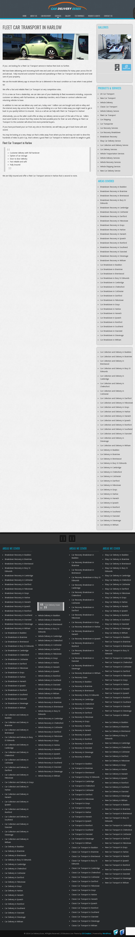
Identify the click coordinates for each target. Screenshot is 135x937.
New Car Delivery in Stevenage (117, 796)
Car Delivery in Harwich (109, 498)
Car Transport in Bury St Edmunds (85, 777)
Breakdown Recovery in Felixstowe (114, 221)
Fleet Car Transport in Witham (117, 715)
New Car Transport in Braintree (117, 809)
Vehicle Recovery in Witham (49, 776)
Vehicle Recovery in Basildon (49, 698)
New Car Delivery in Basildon (116, 722)
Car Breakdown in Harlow (110, 309)
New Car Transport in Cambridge (118, 825)
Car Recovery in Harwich (81, 730)
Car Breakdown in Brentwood (112, 274)
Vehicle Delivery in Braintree (49, 620)
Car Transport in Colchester (83, 790)
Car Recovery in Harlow (81, 726)
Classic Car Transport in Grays (84, 890)
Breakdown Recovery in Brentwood (114, 196)
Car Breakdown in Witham (110, 340)
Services (58, 15)
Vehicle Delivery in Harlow (48, 662)
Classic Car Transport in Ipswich (84, 903)
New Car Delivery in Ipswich (116, 778)
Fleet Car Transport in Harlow (117, 684)
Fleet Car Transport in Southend (118, 702)
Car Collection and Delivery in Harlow (115, 412)
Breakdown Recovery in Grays (112, 225)
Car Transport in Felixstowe (83, 799)
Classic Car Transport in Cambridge (86, 868)
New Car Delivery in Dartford (116, 756)
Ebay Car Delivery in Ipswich (116, 611)
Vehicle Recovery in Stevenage (50, 771)
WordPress (107, 933)
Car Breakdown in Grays (110, 304)
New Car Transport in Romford (117, 865)
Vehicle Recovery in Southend (50, 762)
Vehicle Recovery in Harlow (49, 745)
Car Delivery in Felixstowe (110, 485)
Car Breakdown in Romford (111, 322)
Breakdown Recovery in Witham (113, 260)
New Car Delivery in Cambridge (117, 743)
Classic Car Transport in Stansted (85, 917)
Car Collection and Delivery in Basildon (115, 352)
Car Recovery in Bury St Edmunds (85, 695)
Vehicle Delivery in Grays (48, 658)
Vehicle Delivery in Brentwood (50, 624)
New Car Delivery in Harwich (116, 774)
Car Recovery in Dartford (82, 713)
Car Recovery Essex (79, 677)
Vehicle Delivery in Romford (49, 676)
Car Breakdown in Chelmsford (112, 287)
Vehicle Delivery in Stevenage (50, 689)
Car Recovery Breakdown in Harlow (86, 627)
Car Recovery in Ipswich (81, 735)
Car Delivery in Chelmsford (111, 472)
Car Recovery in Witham (81, 757)
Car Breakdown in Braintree (111, 269)
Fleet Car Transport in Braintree (117, 642)
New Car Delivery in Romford (116, 783)
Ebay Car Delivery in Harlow (116, 602)
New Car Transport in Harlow (116, 852)
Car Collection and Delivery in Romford (116, 425)
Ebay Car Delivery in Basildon (117, 555)
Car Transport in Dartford (82, 795)
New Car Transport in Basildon (117, 805)
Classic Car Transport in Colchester (86, 877)
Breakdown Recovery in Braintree (113, 191)
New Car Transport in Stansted (117, 874)
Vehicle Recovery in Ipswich (49, 754)
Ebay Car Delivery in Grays (115, 598)
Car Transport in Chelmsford (83, 786)
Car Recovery (46, 15)
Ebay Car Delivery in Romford (117, 615)
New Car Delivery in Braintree (117, 727)
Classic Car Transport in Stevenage (86, 921)
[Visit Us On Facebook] (122, 932)
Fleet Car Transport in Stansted (117, 706)
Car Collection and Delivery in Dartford (115, 398)
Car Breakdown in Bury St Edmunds (114, 278)
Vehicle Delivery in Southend (49, 680)
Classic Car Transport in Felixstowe (85, 886)
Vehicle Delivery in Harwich (49, 667)
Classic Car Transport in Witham (84, 925)
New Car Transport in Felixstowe (118, 843)
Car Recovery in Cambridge (82, 699)
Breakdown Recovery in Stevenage (114, 256)
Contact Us (108, 15)
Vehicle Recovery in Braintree (49, 702)
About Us (33, 15)
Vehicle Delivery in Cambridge (50, 636)
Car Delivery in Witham (109, 525)
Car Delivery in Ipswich (109, 503)
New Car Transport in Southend (118, 869)
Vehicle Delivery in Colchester (50, 645)
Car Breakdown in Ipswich (110, 318)
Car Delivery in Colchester (110, 476)
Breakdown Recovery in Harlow (112, 230)
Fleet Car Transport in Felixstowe (118, 676)
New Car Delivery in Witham (116, 800)
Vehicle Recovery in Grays (48, 740)
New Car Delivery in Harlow (116, 769)
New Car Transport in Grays (116, 847)
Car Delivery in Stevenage (110, 520)
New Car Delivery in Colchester (117, 752)
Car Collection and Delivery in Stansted (116, 434)
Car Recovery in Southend (82, 743)
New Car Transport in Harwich (117, 856)
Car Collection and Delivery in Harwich (115, 416)
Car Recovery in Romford (82, 739)
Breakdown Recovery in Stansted (113, 252)
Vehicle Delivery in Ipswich (48, 671)
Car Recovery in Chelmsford (83, 704)
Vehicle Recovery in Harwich (49, 749)
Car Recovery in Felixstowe (82, 717)
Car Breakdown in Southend (111, 326)
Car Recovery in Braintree (82, 686)
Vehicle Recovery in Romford (49, 758)
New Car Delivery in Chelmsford (118, 747)
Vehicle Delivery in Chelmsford (50, 640)
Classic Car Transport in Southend (85, 912)
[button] (125, 47)
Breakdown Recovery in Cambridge (114, 208)
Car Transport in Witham (81, 843)
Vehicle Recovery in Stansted (49, 767)
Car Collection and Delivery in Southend (116, 429)
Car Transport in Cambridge (83, 781)
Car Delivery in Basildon (109, 450)
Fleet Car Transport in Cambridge (118, 658)
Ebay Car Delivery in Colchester (117, 584)
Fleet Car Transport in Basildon (117, 637)
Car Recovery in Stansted (82, 748)
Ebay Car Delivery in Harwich (116, 606)
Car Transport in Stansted (82, 834)
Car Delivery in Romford (110, 507)
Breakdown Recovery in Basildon (113, 187)
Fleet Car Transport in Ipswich (117, 693)
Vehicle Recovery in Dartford (49, 732)
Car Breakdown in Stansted (111, 331)
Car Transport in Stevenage (83, 839)
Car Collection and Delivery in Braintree (116, 357)
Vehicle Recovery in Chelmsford (50, 723)
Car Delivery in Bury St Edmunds (113, 463)
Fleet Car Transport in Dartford (117, 671)
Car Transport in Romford (82, 825)
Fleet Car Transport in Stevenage (118, 711)
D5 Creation (86, 933)
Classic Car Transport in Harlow (84, 895)
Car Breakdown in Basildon (111, 265)
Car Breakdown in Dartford (111, 296)
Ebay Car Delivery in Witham (116, 633)
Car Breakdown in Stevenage (112, 335)
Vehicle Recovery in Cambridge (50, 718)
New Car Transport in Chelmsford (118, 830)
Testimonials (79, 15)
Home (24, 15)
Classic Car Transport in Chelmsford (86, 873)
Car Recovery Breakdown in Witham (86, 673)
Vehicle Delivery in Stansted (49, 684)
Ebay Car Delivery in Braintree (117, 559)
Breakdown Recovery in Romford (113, 243)
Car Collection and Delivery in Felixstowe (116, 403)
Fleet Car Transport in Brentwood (118, 646)
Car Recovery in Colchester (82, 708)
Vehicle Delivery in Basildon (49, 615)
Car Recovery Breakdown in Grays (85, 622)
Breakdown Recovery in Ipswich (113, 238)
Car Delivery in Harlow (109, 494)
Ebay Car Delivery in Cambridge (117, 576)
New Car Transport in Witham (117, 883)
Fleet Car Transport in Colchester (118, 667)
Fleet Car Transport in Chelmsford (118, 662)
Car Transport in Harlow (81, 808)
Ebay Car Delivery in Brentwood (118, 564)
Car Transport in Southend (82, 830)
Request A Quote (94, 15)
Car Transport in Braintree (82, 768)
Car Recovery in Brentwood (83, 691)
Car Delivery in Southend (110, 512)
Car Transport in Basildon (82, 764)
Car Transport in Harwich (82, 817)
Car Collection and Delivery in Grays (114, 407)
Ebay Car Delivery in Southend (117, 620)
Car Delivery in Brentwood (110, 459)
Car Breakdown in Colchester (112, 291)
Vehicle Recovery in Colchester (50, 727)
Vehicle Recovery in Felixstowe (50, 736)
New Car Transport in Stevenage (118, 878)
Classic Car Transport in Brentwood (86, 856)
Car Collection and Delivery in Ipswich (115, 420)
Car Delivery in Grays (108, 490)
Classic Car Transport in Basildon (85, 847)
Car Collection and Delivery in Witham (115, 445)
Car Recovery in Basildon (82, 682)
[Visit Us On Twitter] (116, 932)
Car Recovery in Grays (80, 721)
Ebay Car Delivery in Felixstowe (117, 593)
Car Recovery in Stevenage (82, 752)
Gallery (68, 15)
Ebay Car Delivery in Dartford (117, 589)
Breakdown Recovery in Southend (114, 247)
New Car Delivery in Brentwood (117, 731)
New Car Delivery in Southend (117, 787)
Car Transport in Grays (81, 803)
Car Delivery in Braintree (110, 454)
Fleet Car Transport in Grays (116, 680)
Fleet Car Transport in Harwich (117, 689)
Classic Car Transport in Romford (85, 908)
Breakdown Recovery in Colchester (114, 212)
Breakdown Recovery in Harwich (113, 234)
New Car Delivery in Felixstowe (117, 761)
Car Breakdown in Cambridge (112, 282)
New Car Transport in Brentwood (118, 813)
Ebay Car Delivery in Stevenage (117, 628)
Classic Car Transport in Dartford (85, 881)
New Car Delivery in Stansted (116, 791)
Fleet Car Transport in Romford (117, 698)
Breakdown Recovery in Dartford (113, 216)
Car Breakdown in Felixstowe (111, 300)
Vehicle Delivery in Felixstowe (49, 654)
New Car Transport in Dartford (117, 839)
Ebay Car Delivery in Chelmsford (118, 580)
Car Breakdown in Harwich (111, 313)
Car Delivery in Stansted (110, 516)
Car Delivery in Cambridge (110, 467)
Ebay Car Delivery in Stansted (117, 624)
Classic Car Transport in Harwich (85, 899)
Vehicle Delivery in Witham (48, 693)
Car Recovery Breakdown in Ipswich (86, 638)
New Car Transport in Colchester (118, 834)
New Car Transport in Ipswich (117, 861)
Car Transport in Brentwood (83, 772)
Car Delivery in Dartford (109, 481)
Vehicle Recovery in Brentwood (50, 707)
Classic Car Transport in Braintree (85, 852)
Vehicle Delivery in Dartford (49, 649)
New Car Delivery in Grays (115, 765)
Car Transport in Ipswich (81, 821)
